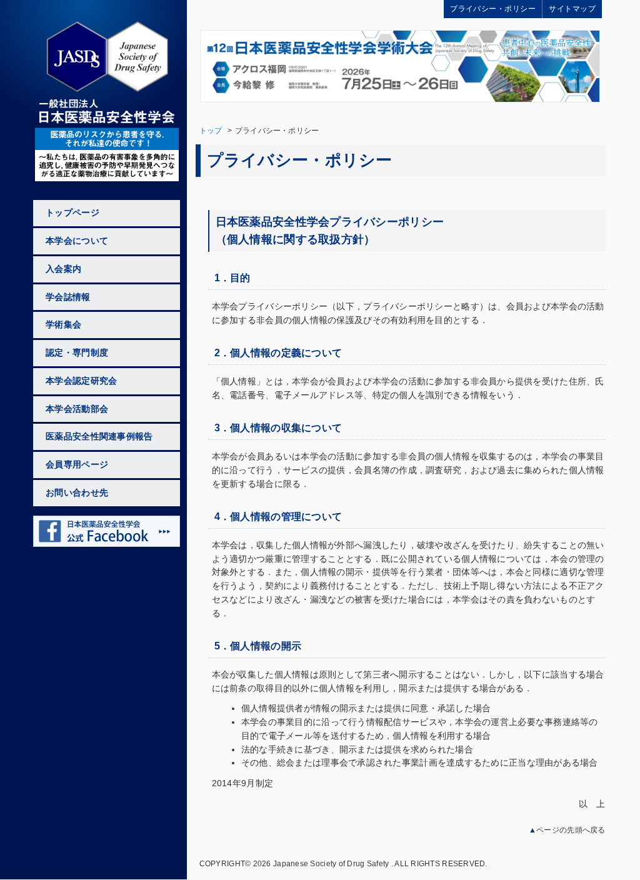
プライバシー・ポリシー (493, 8)
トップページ (72, 213)
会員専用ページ (77, 464)
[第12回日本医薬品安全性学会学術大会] (400, 65)
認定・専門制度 (77, 353)
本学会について (77, 241)
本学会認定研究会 (81, 381)
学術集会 (63, 324)
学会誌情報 (68, 297)
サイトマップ (572, 8)
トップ (210, 130)
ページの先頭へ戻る (570, 830)
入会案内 (63, 269)
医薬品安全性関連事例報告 (99, 436)
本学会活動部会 (77, 409)
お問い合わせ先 (77, 493)
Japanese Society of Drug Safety (331, 863)
